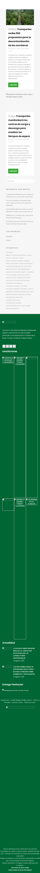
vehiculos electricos (12, 308)
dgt (19, 269)
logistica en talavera (24, 277)
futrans (8, 274)
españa (23, 272)
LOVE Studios (16, 700)
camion (8, 258)
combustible (14, 263)
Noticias (8, 240)
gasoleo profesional (17, 274)
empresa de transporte (13, 272)
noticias (30, 289)
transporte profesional (13, 305)
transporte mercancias (13, 300)
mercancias (9, 280)
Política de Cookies (30, 702)
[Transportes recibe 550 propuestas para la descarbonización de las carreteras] (20, 17)
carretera (20, 260)
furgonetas (30, 272)
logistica (27, 274)
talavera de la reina (27, 291)
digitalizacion (25, 269)
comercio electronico (26, 263)
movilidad (24, 286)
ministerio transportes (13, 286)
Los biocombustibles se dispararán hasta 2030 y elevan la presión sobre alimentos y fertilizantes (19, 203)
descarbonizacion (11, 269)
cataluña (27, 260)
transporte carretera (24, 294)
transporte (14, 294)
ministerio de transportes (14, 283)
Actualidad (25, 48)
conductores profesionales (14, 266)
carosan (20, 258)
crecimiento (27, 266)
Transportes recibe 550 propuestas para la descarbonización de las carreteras (19, 37)
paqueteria (9, 291)
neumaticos (24, 289)
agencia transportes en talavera (16, 255)
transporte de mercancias (14, 297)
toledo (8, 294)
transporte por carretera (13, 303)
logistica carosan (11, 277)
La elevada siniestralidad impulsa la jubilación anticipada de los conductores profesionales (24, 653)
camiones (15, 258)
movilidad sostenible (12, 289)
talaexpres (17, 291)
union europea (25, 305)
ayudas (29, 255)
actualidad (9, 252)
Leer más (13, 85)
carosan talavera (11, 260)
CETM (8, 263)
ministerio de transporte (22, 280)
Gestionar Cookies (17, 702)
